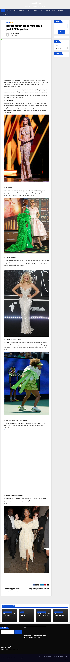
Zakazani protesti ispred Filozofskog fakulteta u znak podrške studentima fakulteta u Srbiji (15, 590)
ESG (42, 10)
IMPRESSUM (6, 14)
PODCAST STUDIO (19, 10)
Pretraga (57, 21)
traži (61, 31)
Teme (28, 10)
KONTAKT (35, 10)
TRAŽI (18, 632)
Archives (56, 45)
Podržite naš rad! (55, 656)
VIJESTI (9, 10)
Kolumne (60, 10)
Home (40, 656)
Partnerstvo (50, 10)
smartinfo (35, 3)
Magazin (7, 22)
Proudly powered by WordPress (7, 657)
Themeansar (24, 657)
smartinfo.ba (16, 33)
